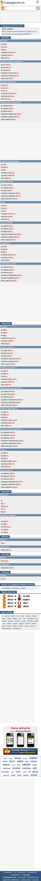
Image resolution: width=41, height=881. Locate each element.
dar (4, 623)
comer (28, 616)
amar (9, 618)
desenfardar (6, 628)
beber (20, 626)
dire (25, 602)
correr (9, 626)
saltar (15, 618)
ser (18, 616)
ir (2, 616)
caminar (17, 621)
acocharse (17, 628)
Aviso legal (22, 877)
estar (22, 616)
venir (24, 621)
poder (10, 621)
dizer (26, 606)
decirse (10, 31)
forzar (33, 626)
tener (4, 618)
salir (3, 626)
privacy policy (26, 880)
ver (24, 618)
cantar (6, 616)
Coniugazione (32, 872)
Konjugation (15, 875)
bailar (15, 626)
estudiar (30, 618)
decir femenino (20, 31)
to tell (26, 596)
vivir (20, 618)
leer (36, 618)
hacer (34, 616)
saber (9, 623)
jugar (36, 621)
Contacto (35, 880)
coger (21, 623)
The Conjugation (20, 872)
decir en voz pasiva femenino (19, 34)
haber (13, 616)
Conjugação (25, 875)
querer (15, 623)
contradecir (6, 588)
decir (4, 31)
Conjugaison (7, 872)
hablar (4, 621)
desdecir (15, 588)
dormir (27, 623)
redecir (23, 588)
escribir (30, 621)
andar (34, 623)
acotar (26, 626)
